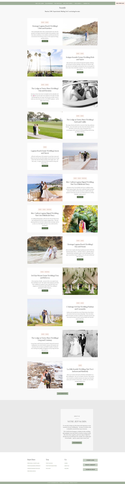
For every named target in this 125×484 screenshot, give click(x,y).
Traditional (84, 178)
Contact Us (86, 3)
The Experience (49, 3)
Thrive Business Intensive (33, 466)
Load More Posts (62, 393)
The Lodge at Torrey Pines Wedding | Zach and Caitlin (80, 121)
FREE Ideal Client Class (33, 463)
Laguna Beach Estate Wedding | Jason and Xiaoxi (45, 152)
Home (65, 463)
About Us (66, 466)
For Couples (49, 463)
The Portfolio (58, 3)
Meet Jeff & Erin (40, 3)
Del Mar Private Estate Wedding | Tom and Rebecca (45, 277)
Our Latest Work (67, 3)
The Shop (48, 468)
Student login (90, 460)
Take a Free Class (120, 3)
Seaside (46, 22)
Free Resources (31, 471)
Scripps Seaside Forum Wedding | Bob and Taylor (80, 58)
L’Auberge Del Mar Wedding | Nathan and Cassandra (80, 308)
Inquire (66, 468)
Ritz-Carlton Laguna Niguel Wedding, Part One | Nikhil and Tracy (45, 214)
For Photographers (51, 466)
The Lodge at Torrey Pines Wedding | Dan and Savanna (45, 89)
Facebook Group (90, 469)
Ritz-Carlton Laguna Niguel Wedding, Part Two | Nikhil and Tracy (80, 183)
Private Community (90, 464)
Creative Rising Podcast (33, 468)
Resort (42, 22)
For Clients (78, 3)
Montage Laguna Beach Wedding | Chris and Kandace (45, 27)
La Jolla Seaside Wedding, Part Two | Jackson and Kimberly (80, 370)
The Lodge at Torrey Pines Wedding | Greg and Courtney (45, 339)
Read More (45, 41)
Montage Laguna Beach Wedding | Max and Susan (80, 245)
